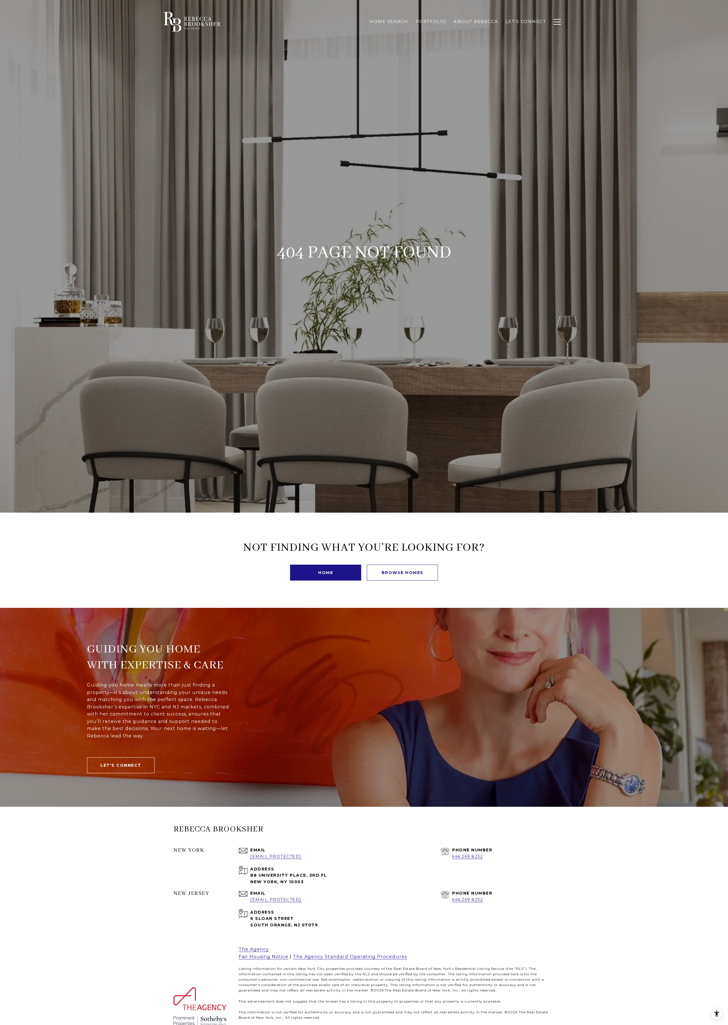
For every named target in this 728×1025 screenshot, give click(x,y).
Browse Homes (402, 572)
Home (325, 572)
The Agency (254, 949)
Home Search (388, 21)
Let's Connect (526, 21)
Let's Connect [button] (120, 765)
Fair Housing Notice (263, 956)
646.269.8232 (467, 856)
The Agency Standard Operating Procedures (350, 956)
